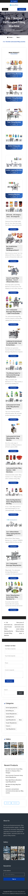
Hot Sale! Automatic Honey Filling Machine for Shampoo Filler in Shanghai (14, 770)
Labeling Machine (10, 716)
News (18, 37)
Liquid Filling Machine (11, 719)
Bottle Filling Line (10, 710)
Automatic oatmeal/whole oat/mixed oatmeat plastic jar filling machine (14, 791)
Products (8, 726)
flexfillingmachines (18, 30)
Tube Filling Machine (10, 729)
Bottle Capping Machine (11, 707)
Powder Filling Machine (11, 723)
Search (6, 689)
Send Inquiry (13, 229)
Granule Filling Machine (11, 713)
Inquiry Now (22, 9)
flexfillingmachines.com (20, 893)
